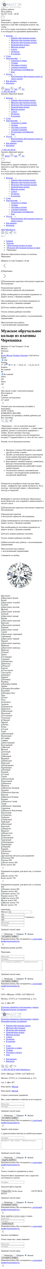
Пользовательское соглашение (14, 1009)
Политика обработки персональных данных (20, 1007)
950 (5, 360)
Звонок (30, 934)
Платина (24, 355)
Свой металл (33, 355)
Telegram (20, 934)
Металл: (4, 912)
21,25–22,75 (34, 365)
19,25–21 (22, 365)
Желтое (9, 355)
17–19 (13, 365)
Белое (3, 355)
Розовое (16, 355)
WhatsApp (8, 934)
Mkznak (15, 1087)
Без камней (8, 374)
